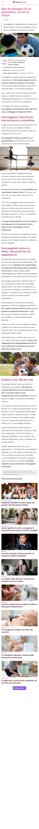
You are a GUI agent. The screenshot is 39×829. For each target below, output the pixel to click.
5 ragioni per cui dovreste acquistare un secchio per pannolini (19, 681)
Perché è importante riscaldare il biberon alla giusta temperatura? (19, 605)
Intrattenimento (7, 500)
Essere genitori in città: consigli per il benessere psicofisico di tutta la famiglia (19, 529)
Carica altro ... (19, 688)
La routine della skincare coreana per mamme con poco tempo (17, 580)
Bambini (3, 551)
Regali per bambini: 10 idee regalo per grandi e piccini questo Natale (18, 504)
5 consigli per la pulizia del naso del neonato (17, 631)
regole (3, 458)
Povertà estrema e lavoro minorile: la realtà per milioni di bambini (17, 554)
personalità (17, 134)
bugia (32, 308)
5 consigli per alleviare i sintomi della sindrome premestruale (17, 656)
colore (3, 340)
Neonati (4, 577)
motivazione (21, 214)
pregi (20, 189)
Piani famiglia (5, 526)
